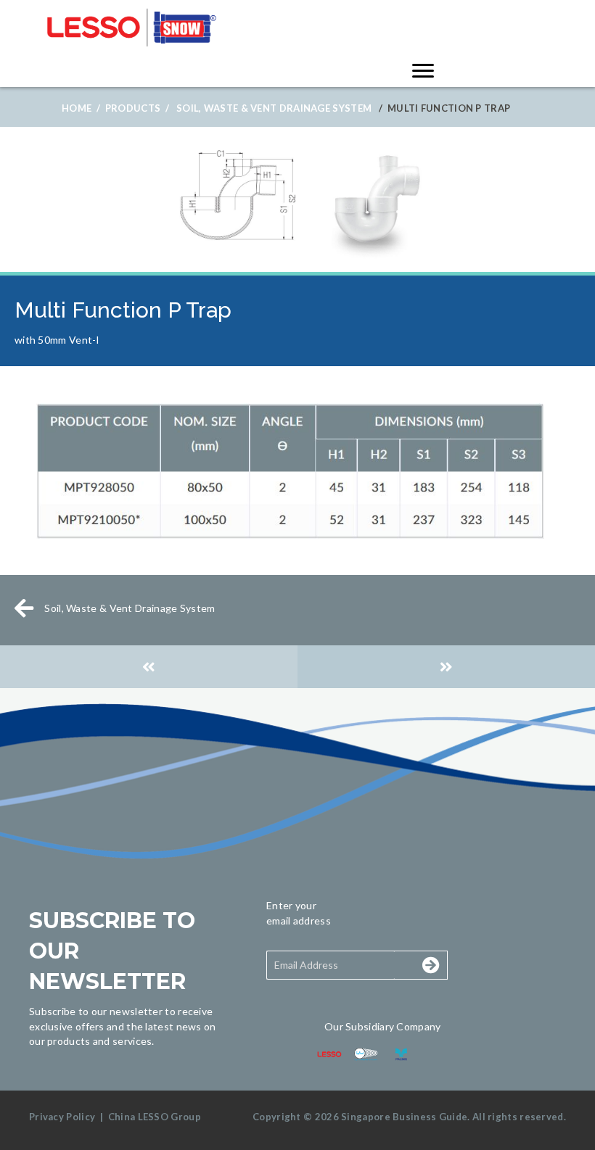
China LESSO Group (154, 1116)
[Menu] (423, 71)
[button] (415, 965)
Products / (137, 108)
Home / (81, 108)
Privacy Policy (62, 1116)
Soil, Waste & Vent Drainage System (274, 108)
